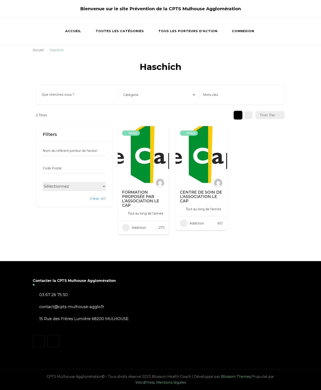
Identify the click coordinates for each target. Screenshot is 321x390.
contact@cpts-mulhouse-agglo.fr (71, 306)
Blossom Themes (236, 376)
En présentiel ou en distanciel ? (66, 186)
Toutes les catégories (120, 31)
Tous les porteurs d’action (187, 31)
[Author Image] (160, 182)
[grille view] (238, 115)
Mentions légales (171, 382)
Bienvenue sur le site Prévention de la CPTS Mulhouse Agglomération (160, 8)
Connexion (243, 31)
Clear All (98, 199)
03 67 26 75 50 (53, 294)
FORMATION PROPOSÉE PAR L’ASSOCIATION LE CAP (140, 199)
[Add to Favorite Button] (161, 133)
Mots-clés (210, 95)
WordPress (145, 382)
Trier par (267, 115)
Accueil (73, 31)
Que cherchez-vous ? (58, 95)
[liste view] (248, 115)
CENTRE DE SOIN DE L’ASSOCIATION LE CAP (201, 196)
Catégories (131, 95)
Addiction (139, 228)
